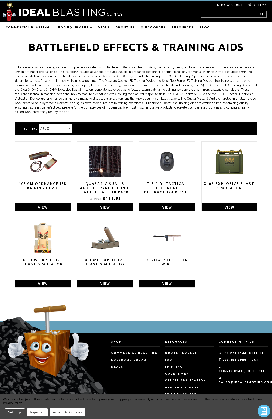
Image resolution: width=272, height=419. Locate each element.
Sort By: (30, 128)
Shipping (174, 366)
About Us (125, 27)
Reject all (37, 412)
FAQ (169, 359)
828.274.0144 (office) (243, 353)
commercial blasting (134, 352)
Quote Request (181, 352)
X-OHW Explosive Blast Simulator (43, 262)
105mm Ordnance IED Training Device (43, 186)
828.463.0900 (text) (241, 359)
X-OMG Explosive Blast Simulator (105, 262)
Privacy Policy (12, 403)
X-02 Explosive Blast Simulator (229, 186)
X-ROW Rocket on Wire (167, 262)
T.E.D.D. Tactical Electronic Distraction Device (167, 188)
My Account (232, 4)
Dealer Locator (182, 387)
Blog (205, 27)
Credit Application (185, 380)
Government (178, 373)
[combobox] (234, 14)
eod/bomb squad (129, 359)
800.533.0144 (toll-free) (243, 371)
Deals (104, 27)
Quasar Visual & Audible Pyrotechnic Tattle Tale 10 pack (105, 188)
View (43, 207)
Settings (14, 412)
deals (117, 366)
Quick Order (153, 27)
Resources (183, 27)
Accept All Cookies (67, 412)
